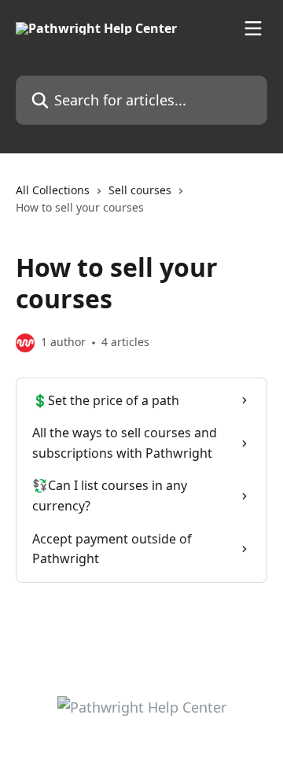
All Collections (53, 189)
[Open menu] (253, 28)
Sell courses (139, 189)
